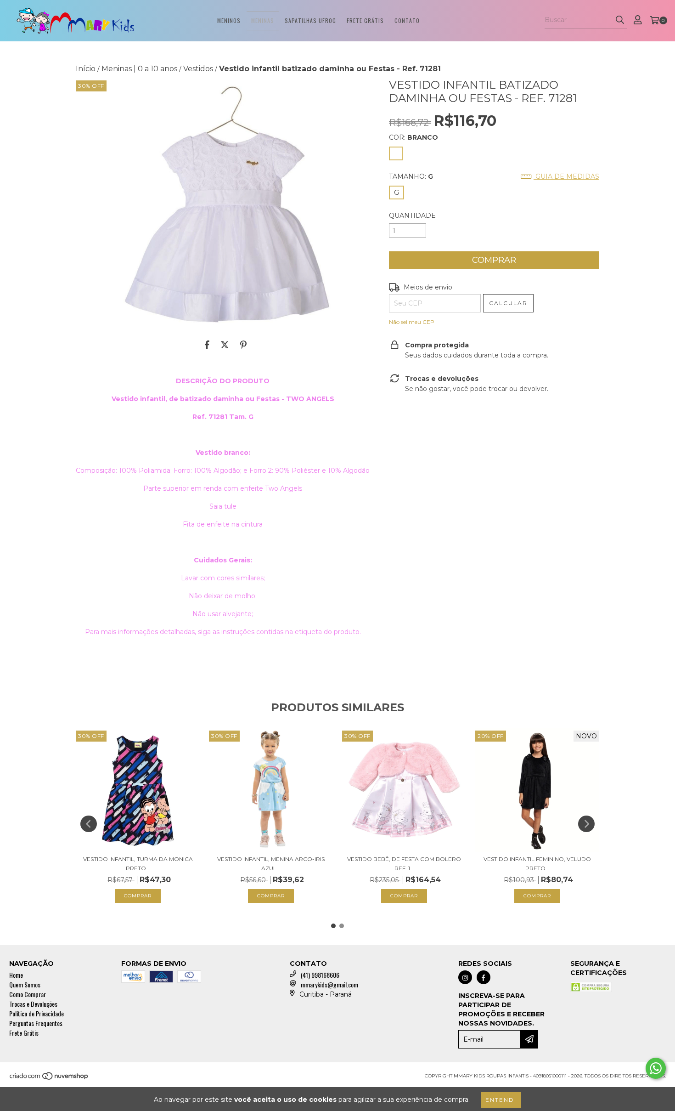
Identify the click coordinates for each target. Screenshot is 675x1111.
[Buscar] (620, 20)
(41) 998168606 (320, 975)
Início (86, 68)
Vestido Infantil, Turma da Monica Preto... (138, 864)
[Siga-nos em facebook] (483, 977)
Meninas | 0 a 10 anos (139, 68)
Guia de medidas (566, 176)
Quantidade (412, 215)
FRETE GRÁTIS (365, 20)
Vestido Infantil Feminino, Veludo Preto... (537, 864)
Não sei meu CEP (411, 321)
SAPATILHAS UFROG (310, 20)
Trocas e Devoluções (33, 1004)
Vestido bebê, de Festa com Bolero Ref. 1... (404, 864)
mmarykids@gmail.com (329, 984)
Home (16, 975)
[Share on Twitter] (224, 344)
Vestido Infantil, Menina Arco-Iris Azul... (271, 864)
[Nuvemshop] (49, 1079)
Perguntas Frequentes (35, 1023)
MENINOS (229, 20)
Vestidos (198, 68)
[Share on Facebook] (207, 344)
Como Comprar (27, 994)
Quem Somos (24, 984)
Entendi (501, 1099)
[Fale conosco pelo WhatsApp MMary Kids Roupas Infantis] (656, 1068)
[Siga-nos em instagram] (465, 977)
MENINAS (262, 20)
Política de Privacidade (36, 1013)
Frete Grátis (24, 1032)
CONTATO (407, 20)
